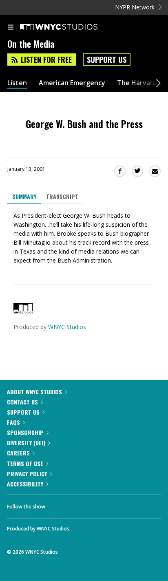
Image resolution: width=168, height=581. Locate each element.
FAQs (13, 422)
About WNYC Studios (34, 391)
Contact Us (22, 402)
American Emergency (72, 83)
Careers (18, 452)
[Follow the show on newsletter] (104, 504)
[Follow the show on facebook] (59, 504)
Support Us (106, 59)
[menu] (10, 27)
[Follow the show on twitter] (82, 504)
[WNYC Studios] (23, 311)
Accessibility (25, 483)
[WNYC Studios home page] (69, 27)
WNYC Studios (67, 327)
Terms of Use (25, 463)
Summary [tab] (24, 196)
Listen (17, 83)
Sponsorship (25, 432)
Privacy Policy (27, 473)
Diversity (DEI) (26, 442)
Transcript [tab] (62, 196)
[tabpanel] (84, 238)
